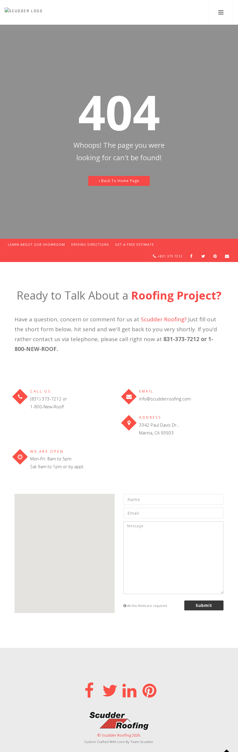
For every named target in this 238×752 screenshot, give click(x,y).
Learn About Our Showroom (36, 244)
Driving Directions (90, 244)
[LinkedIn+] (129, 689)
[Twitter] (109, 689)
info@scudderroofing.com (165, 399)
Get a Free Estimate (134, 244)
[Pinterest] (149, 689)
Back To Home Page (119, 180)
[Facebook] (88, 689)
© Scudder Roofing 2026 (118, 735)
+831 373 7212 (169, 256)
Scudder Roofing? (164, 319)
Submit (204, 605)
